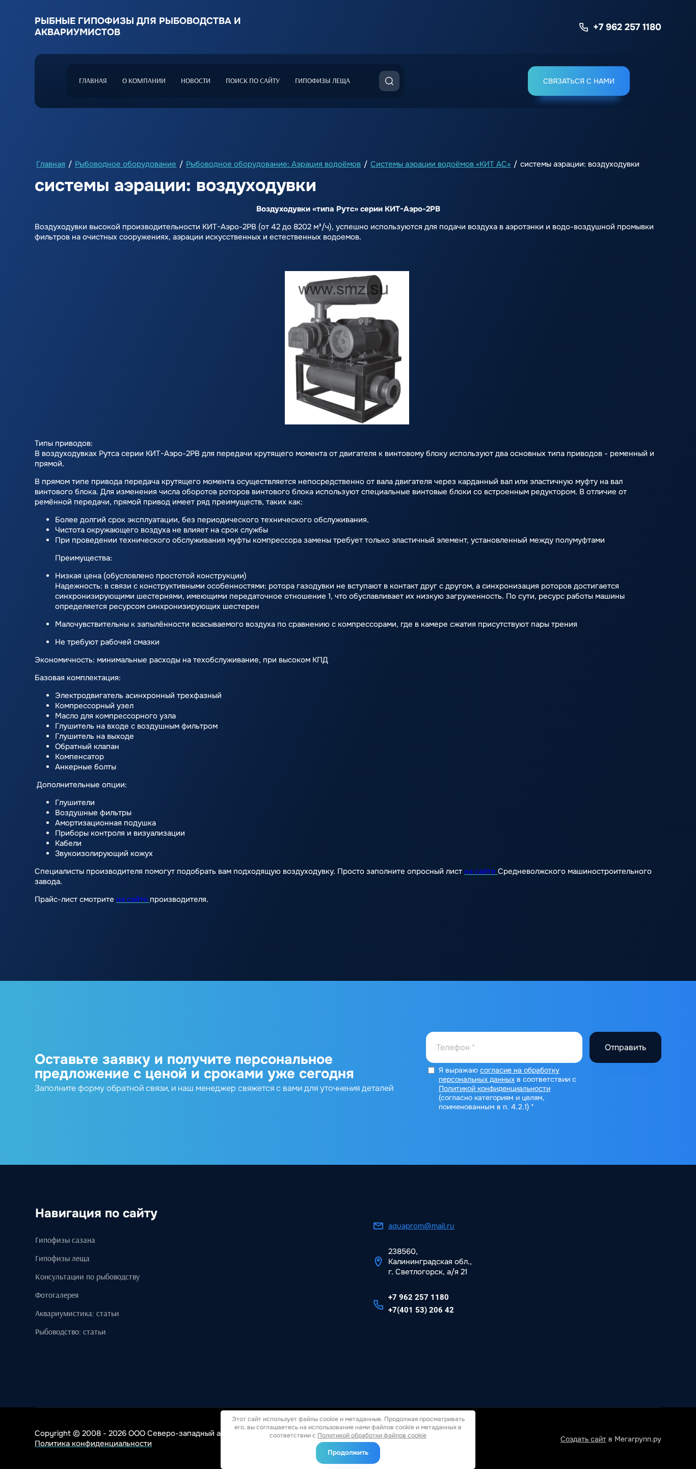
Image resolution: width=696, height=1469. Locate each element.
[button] (579, 81)
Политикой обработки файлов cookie (371, 1435)
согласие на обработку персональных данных (499, 1074)
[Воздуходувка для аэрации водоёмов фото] (347, 347)
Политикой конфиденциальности (494, 1088)
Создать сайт (583, 1439)
